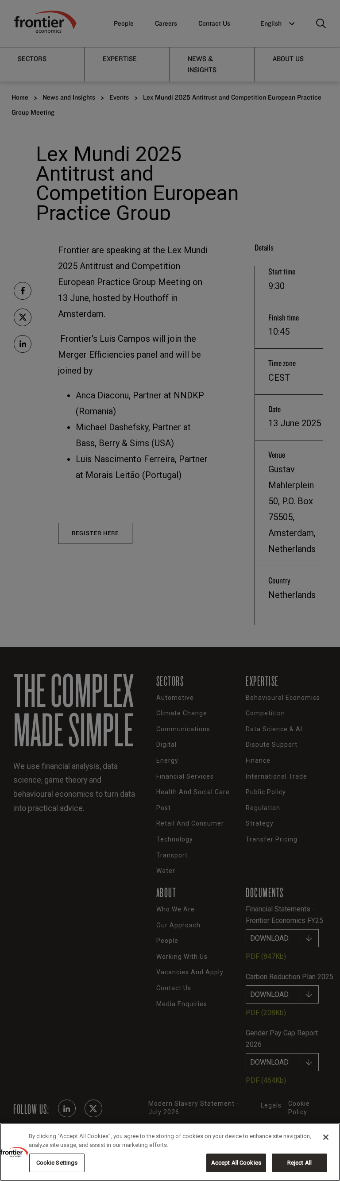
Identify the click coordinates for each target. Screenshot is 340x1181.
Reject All (299, 1162)
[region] (170, 1152)
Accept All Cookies (236, 1162)
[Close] (326, 1137)
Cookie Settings (57, 1162)
